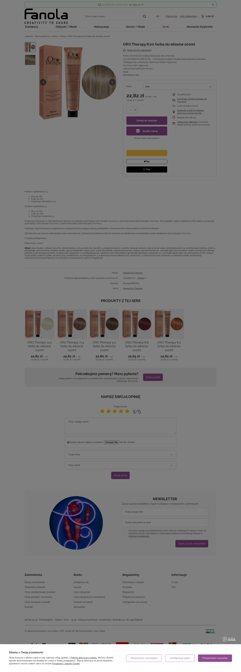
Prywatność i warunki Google (66, 663)
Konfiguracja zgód (180, 658)
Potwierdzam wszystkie (215, 658)
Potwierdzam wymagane (144, 658)
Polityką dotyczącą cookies (83, 657)
